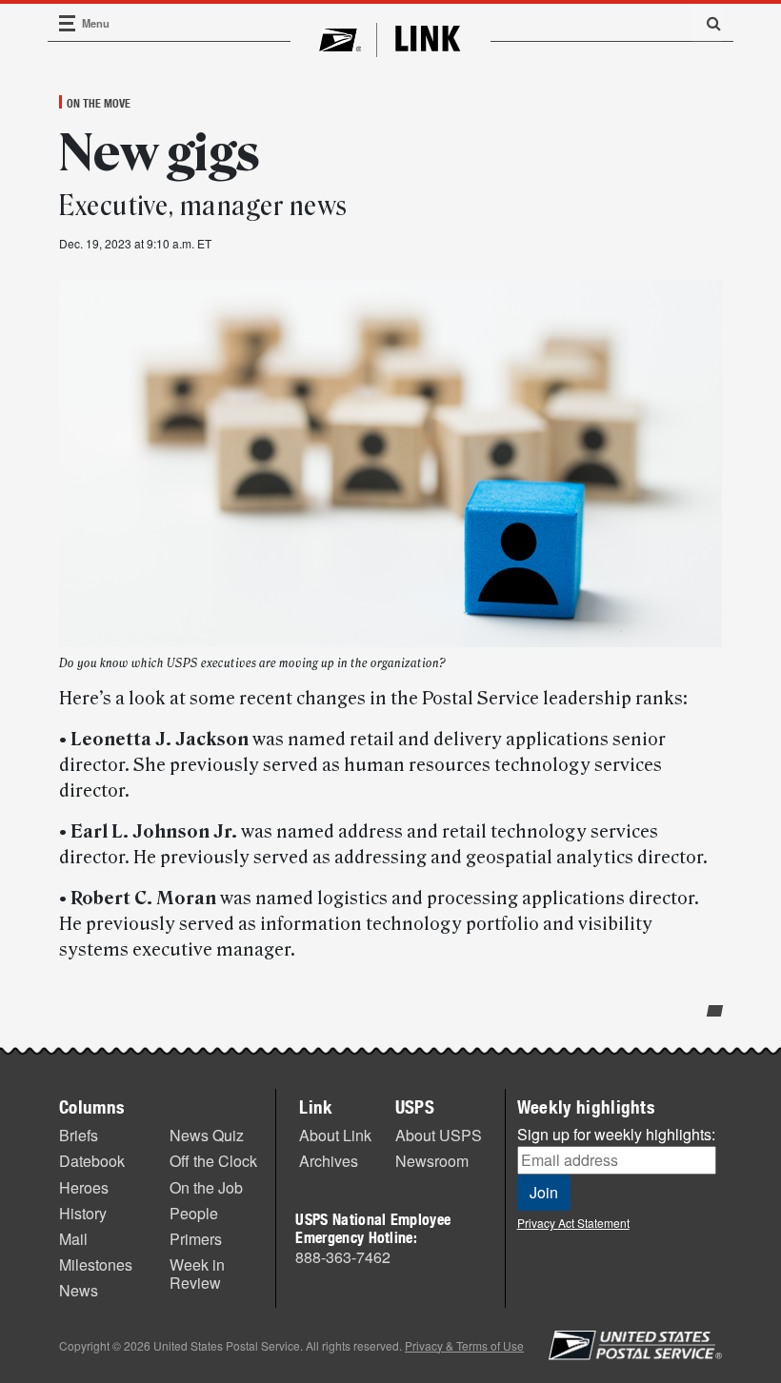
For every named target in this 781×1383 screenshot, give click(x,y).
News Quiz (207, 1135)
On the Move (98, 102)
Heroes (84, 1187)
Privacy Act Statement (573, 1223)
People (194, 1213)
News (78, 1290)
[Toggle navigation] (67, 23)
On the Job (206, 1187)
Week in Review (197, 1274)
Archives (328, 1161)
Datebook (92, 1161)
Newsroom (432, 1161)
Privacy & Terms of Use (464, 1345)
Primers (196, 1239)
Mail (73, 1239)
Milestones (95, 1264)
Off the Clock (213, 1161)
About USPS (438, 1135)
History (83, 1213)
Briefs (78, 1135)
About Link (335, 1135)
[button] (706, 23)
